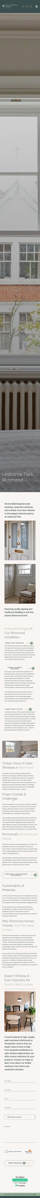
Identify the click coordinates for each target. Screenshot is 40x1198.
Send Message (15, 1163)
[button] (35, 6)
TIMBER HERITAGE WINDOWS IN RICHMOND (15, 875)
